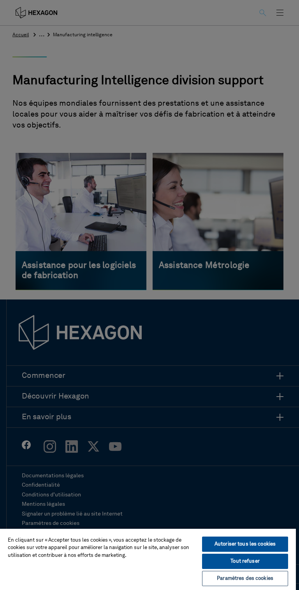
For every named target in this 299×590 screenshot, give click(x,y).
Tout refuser (245, 561)
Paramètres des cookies (245, 578)
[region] (148, 559)
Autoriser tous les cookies (245, 544)
